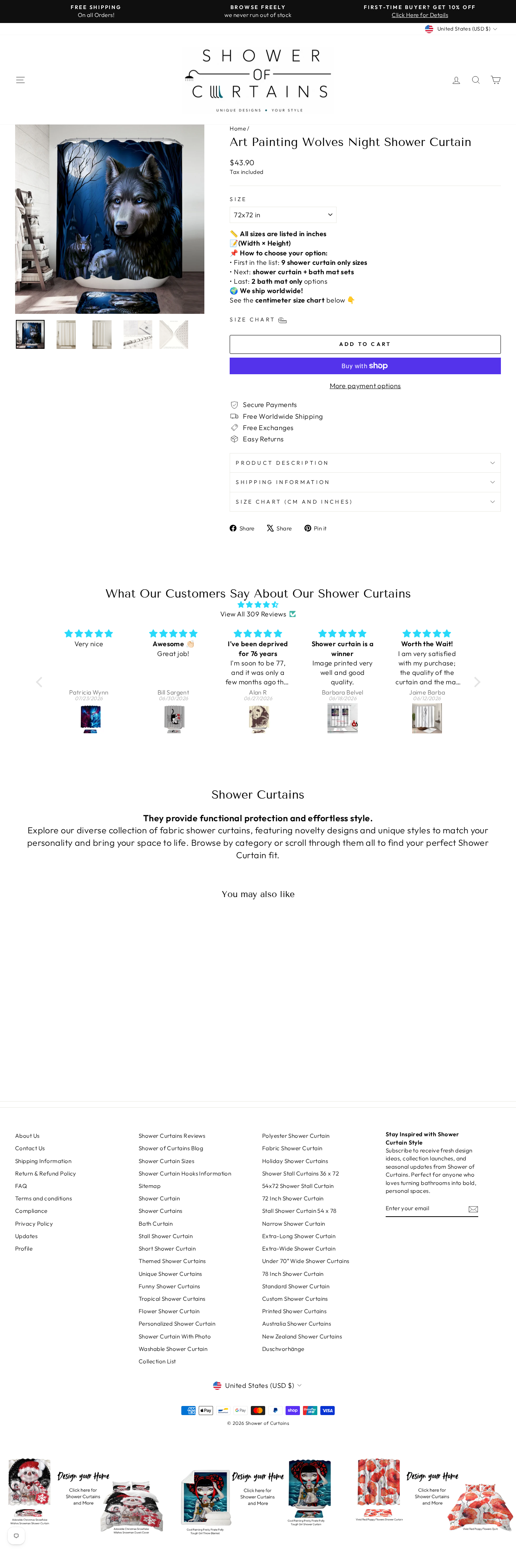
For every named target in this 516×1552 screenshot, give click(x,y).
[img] (258, 604)
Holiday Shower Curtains (295, 1161)
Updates (26, 1236)
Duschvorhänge (283, 1348)
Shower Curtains (160, 1210)
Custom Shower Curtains (295, 1298)
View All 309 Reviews (253, 614)
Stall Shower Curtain (166, 1236)
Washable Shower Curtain (173, 1348)
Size (238, 199)
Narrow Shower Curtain (293, 1223)
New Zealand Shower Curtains (302, 1336)
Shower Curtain (159, 1198)
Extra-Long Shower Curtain (298, 1236)
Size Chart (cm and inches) (294, 501)
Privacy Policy (34, 1223)
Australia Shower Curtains (296, 1323)
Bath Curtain (156, 1223)
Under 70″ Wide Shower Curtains (305, 1261)
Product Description (282, 462)
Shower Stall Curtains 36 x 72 (300, 1173)
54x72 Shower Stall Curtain (298, 1185)
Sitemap (150, 1185)
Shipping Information (283, 482)
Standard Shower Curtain (295, 1286)
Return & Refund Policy (45, 1173)
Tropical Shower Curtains (172, 1298)
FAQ (21, 1185)
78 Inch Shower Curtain (293, 1273)
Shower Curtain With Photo (175, 1336)
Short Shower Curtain (167, 1248)
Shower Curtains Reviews (172, 1135)
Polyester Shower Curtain (296, 1135)
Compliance (31, 1210)
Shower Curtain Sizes (166, 1161)
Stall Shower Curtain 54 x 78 (299, 1210)
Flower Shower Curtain (169, 1311)
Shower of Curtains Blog (171, 1148)
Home (238, 128)
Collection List (157, 1361)
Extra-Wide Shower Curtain (298, 1248)
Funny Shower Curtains (169, 1286)
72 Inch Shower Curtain (293, 1198)
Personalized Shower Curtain (177, 1323)
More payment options (365, 385)
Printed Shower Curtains (294, 1311)
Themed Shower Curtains (172, 1261)
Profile (23, 1248)
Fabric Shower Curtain (292, 1148)
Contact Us (30, 1148)
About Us (27, 1135)
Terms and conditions (43, 1198)
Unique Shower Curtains (170, 1273)
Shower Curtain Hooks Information (185, 1173)
